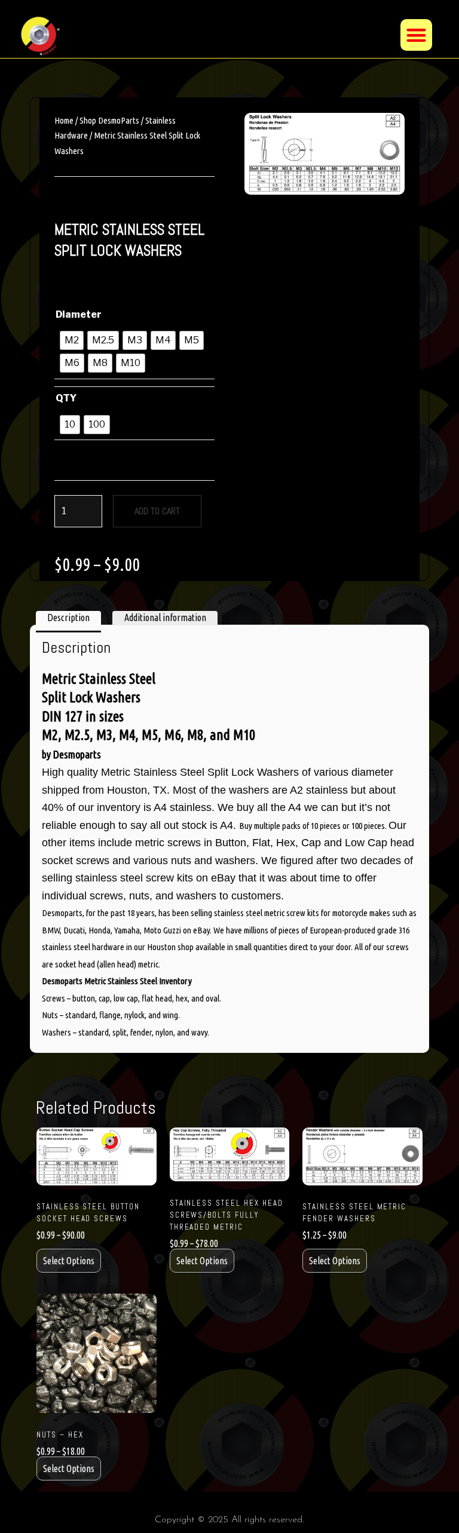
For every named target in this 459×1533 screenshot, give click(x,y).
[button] (416, 35)
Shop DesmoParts (109, 120)
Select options (68, 1260)
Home (64, 120)
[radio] (71, 340)
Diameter (79, 314)
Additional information (165, 617)
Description (68, 617)
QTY (66, 398)
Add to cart (157, 511)
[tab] (68, 618)
